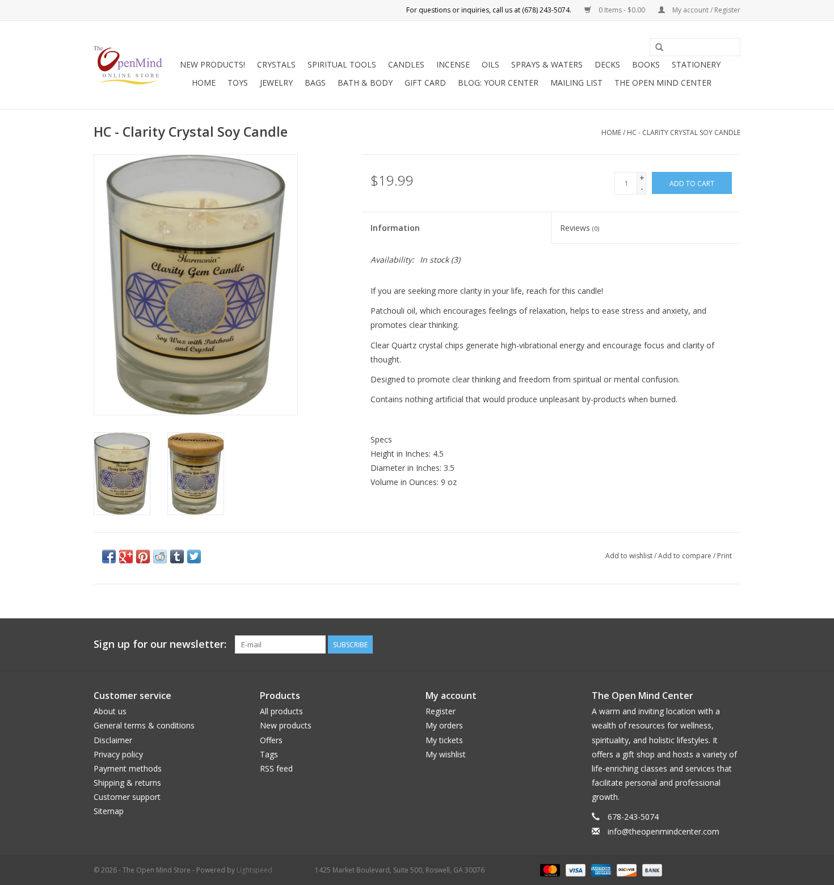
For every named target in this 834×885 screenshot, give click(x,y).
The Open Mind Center (662, 82)
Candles (406, 64)
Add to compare (685, 555)
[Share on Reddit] (160, 556)
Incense (453, 64)
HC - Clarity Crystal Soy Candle (683, 132)
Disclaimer (113, 740)
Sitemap (109, 811)
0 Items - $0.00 (622, 10)
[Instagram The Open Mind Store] (731, 644)
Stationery (696, 64)
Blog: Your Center (498, 82)
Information (395, 227)
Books (646, 64)
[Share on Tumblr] (177, 556)
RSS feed (276, 768)
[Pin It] (143, 556)
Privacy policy (118, 754)
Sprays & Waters (547, 64)
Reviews (579, 227)
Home (204, 82)
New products (285, 725)
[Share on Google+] (126, 556)
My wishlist (446, 754)
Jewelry (276, 82)
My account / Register (705, 10)
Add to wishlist (628, 555)
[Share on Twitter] (194, 556)
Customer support (127, 796)
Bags (315, 82)
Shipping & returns (127, 782)
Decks (607, 64)
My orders (444, 725)
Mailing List (576, 82)
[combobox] (695, 47)
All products (281, 711)
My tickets (444, 740)
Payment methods (128, 768)
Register (441, 711)
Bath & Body (365, 82)
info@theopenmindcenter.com (663, 831)
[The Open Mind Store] (128, 65)
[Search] (659, 47)
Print (724, 555)
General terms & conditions (144, 725)
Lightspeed (254, 870)
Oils (490, 64)
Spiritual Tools (342, 64)
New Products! (212, 64)
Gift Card (425, 82)
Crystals (276, 64)
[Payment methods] (549, 869)
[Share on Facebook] (109, 556)
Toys (238, 82)
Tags (269, 754)
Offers (271, 740)
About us (110, 711)
